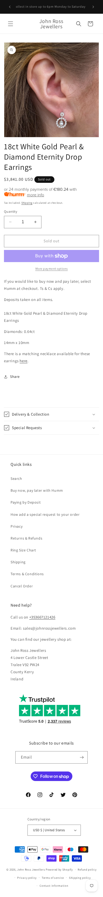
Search (16, 478)
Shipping (26, 203)
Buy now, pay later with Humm (37, 490)
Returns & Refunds (26, 538)
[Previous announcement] (10, 7)
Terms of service (53, 878)
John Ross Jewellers (31, 869)
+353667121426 (42, 617)
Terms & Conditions (27, 573)
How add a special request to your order (45, 514)
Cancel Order (22, 586)
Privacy (16, 526)
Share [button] (15, 376)
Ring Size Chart (23, 550)
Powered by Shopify (59, 869)
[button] (10, 24)
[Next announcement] (93, 7)
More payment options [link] (51, 269)
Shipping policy (80, 878)
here (23, 360)
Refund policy (87, 869)
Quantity (10, 211)
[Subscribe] (81, 757)
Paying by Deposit (26, 502)
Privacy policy (27, 878)
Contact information (54, 885)
